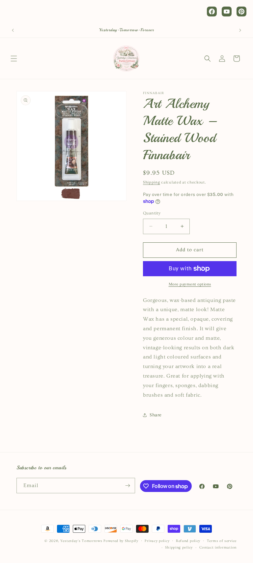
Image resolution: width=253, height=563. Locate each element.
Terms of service (222, 541)
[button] (14, 58)
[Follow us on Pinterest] (241, 11)
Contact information (218, 547)
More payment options (190, 284)
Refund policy (188, 541)
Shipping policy (179, 547)
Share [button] (156, 415)
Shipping (151, 182)
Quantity (151, 213)
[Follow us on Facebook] (212, 11)
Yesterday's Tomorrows (81, 541)
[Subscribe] (127, 485)
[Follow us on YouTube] (227, 11)
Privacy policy (157, 541)
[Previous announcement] (13, 30)
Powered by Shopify (120, 541)
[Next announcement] (240, 30)
